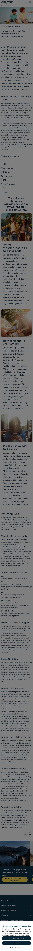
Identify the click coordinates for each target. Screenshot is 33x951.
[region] (16, 936)
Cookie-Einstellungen (16, 948)
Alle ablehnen (16, 943)
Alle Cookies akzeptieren (16, 938)
